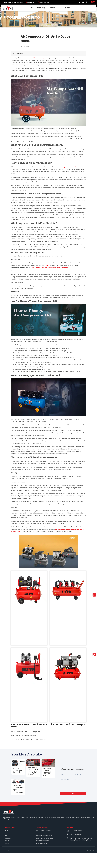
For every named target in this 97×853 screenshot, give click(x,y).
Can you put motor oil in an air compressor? (26, 732)
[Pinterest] (82, 2)
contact (67, 8)
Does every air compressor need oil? (23, 735)
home (31, 8)
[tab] (48, 731)
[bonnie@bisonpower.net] (67, 834)
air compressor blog (90, 23)
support (52, 8)
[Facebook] (86, 2)
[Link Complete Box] (18, 767)
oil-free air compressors (40, 58)
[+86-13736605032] (67, 831)
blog (60, 8)
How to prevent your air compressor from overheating (50, 267)
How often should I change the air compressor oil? (28, 739)
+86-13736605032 (31, 2)
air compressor (41, 8)
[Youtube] (79, 2)
